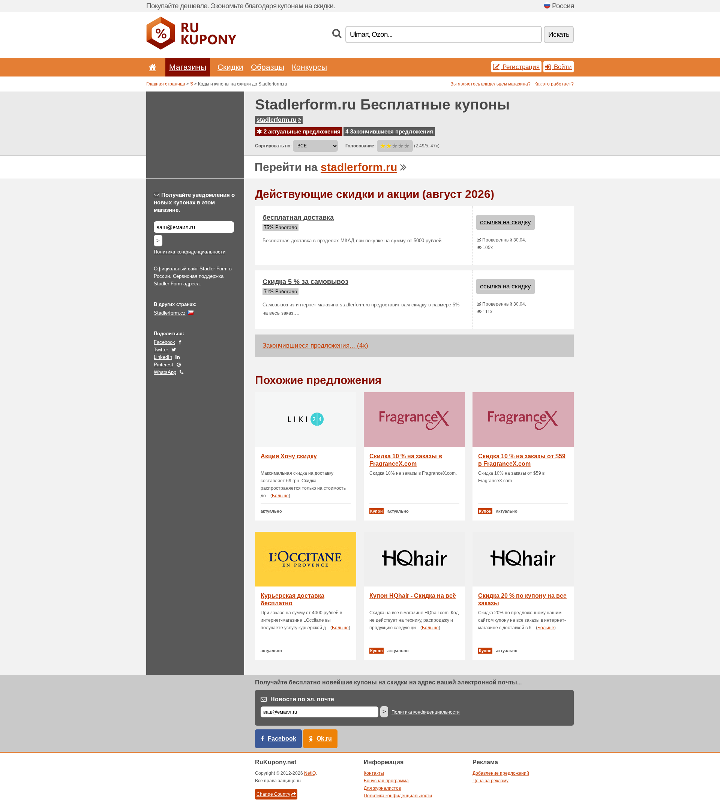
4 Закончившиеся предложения (389, 131)
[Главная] (151, 67)
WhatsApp (165, 372)
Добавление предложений (500, 773)
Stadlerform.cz (170, 313)
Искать (558, 34)
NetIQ (310, 773)
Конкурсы (309, 67)
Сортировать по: (273, 145)
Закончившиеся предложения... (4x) (315, 345)
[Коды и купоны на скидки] (191, 48)
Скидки (230, 67)
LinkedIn (163, 357)
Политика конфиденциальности (189, 252)
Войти (562, 66)
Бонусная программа (386, 780)
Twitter (161, 349)
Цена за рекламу (490, 780)
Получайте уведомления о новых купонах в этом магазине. (194, 202)
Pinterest (163, 365)
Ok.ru (324, 738)
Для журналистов (382, 788)
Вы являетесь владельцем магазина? (490, 84)
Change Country (273, 794)
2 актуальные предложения (301, 131)
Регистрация (520, 66)
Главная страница (165, 84)
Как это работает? (554, 84)
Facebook (164, 342)
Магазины (187, 67)
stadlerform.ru (276, 120)
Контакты (374, 773)
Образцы (267, 67)
